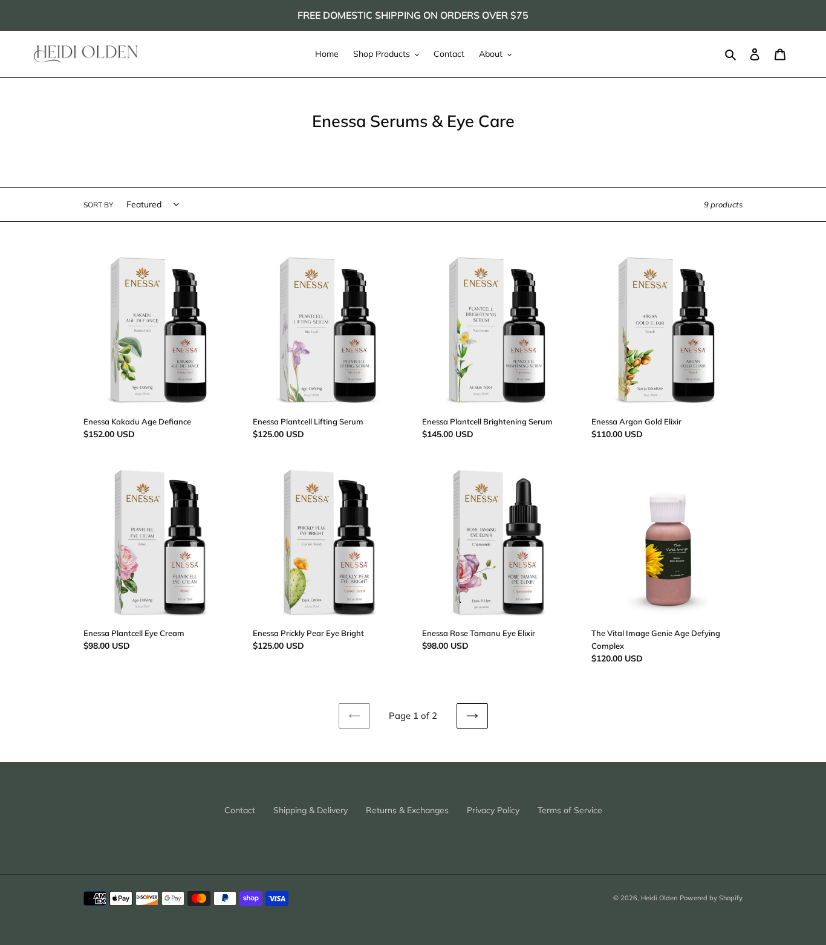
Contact (239, 810)
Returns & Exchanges (407, 810)
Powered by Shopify (711, 898)
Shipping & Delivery (310, 810)
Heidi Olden (659, 898)
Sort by (98, 204)
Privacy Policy (493, 810)
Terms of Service (570, 810)
